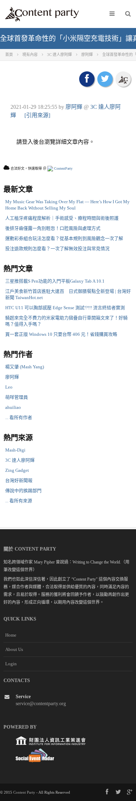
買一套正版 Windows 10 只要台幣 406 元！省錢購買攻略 (61, 334)
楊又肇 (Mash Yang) (24, 366)
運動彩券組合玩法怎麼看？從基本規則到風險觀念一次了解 (64, 238)
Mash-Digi (15, 450)
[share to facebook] (87, 79)
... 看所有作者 (18, 417)
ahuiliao (13, 407)
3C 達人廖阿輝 (20, 460)
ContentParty (63, 168)
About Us (14, 649)
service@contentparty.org (41, 703)
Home (10, 635)
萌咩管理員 (16, 397)
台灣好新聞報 (18, 480)
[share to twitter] (105, 79)
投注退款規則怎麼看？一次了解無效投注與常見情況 (57, 248)
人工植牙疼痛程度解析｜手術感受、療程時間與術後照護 (62, 218)
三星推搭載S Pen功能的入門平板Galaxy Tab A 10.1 (55, 281)
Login (11, 663)
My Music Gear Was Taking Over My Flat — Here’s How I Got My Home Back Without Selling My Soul (67, 205)
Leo (9, 387)
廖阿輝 (74, 107)
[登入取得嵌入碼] (123, 79)
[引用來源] (37, 115)
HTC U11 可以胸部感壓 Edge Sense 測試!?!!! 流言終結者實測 (65, 307)
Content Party (24, 792)
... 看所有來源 (18, 500)
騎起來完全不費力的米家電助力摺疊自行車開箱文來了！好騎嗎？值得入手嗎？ (66, 321)
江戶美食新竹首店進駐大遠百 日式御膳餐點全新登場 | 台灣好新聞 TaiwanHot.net (68, 294)
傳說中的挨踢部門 (23, 490)
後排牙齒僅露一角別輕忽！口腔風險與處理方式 (52, 228)
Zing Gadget (17, 470)
